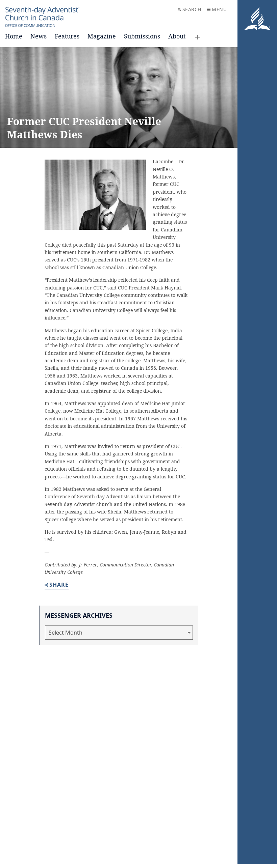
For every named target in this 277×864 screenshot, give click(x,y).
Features (67, 36)
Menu (219, 9)
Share (59, 585)
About (176, 36)
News (38, 36)
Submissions (142, 36)
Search (191, 9)
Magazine (101, 36)
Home (13, 36)
